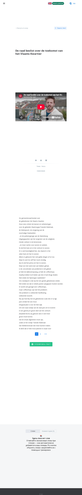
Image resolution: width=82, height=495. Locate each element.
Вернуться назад (22, 28)
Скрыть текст (61, 28)
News (43, 166)
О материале (41, 171)
